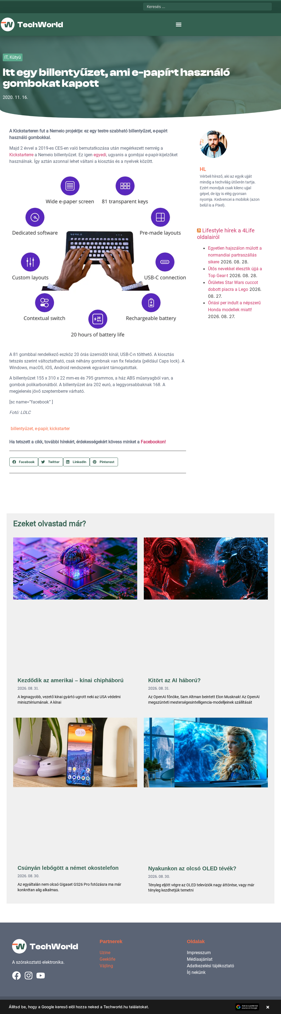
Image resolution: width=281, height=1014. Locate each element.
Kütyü (15, 57)
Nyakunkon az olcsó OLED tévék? (192, 868)
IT (6, 57)
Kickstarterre (21, 154)
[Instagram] (28, 975)
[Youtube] (40, 975)
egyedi (100, 154)
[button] (178, 24)
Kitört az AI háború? (174, 680)
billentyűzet (22, 428)
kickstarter (60, 428)
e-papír (41, 428)
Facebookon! (153, 441)
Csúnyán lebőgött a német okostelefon (68, 868)
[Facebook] (16, 975)
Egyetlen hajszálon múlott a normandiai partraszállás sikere (235, 255)
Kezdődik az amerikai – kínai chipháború (70, 680)
